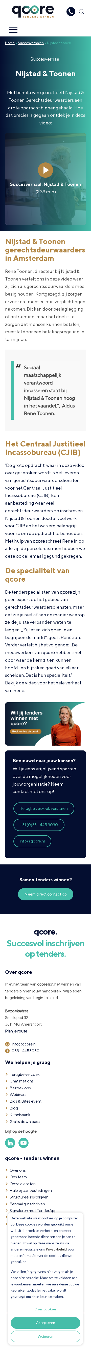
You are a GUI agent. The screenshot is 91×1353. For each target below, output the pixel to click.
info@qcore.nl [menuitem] (24, 1044)
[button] (13, 29)
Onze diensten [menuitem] (23, 1183)
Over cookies (45, 1309)
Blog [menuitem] (14, 1108)
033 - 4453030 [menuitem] (25, 1050)
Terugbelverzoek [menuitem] (25, 1074)
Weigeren (45, 1336)
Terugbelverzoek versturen (44, 808)
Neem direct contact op (46, 894)
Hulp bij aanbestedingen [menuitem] (31, 1190)
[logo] (33, 3)
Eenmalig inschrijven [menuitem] (27, 1204)
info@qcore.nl (32, 841)
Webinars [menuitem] (18, 1094)
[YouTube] (23, 1146)
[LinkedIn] (10, 1146)
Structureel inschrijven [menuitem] (29, 1197)
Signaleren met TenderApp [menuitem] (33, 1210)
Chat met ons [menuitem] (22, 1081)
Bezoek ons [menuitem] (20, 1088)
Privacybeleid (56, 1249)
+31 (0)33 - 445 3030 (39, 824)
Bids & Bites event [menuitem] (25, 1101)
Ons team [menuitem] (18, 1177)
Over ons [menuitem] (18, 1170)
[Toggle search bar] (81, 11)
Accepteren (45, 1322)
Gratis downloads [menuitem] (25, 1121)
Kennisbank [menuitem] (20, 1114)
